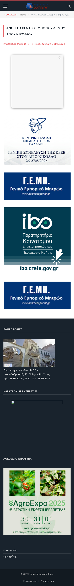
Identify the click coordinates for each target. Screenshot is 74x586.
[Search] (69, 6)
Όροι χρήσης (10, 556)
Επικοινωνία (10, 550)
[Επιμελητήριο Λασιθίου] (37, 6)
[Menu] (5, 6)
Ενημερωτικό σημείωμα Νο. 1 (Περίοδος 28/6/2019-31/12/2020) (34, 43)
